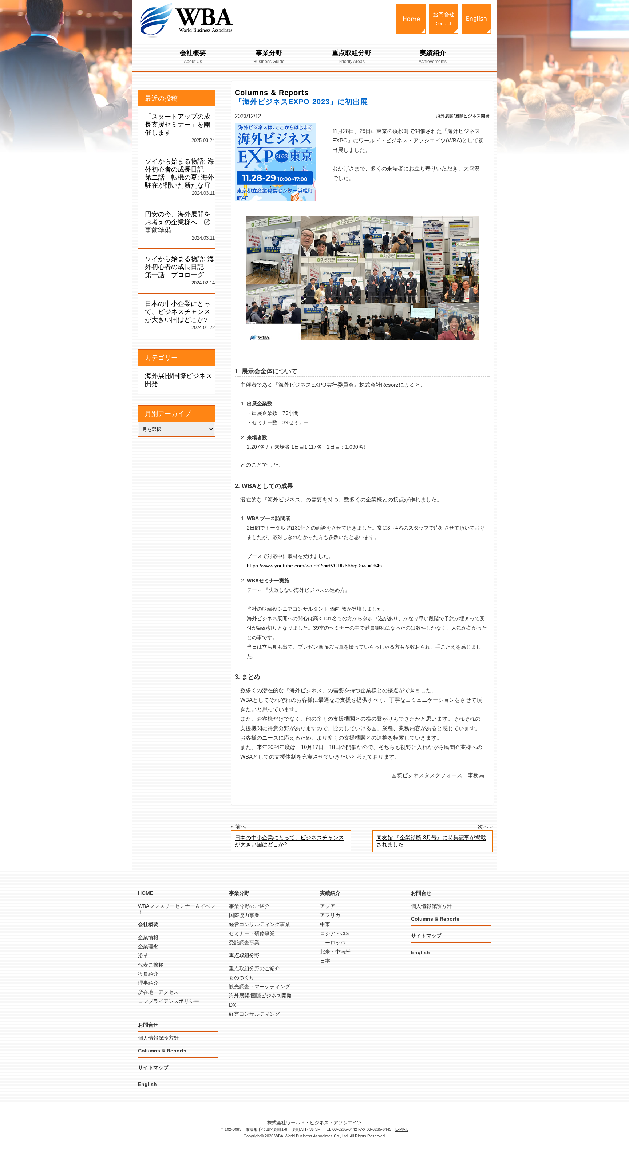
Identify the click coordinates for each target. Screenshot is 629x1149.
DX (232, 1005)
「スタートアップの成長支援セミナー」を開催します (177, 124)
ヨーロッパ (332, 942)
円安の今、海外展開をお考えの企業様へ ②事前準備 (177, 222)
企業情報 (148, 937)
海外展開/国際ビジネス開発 (463, 115)
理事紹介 (148, 983)
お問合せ (148, 1025)
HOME (145, 893)
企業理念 (148, 946)
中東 (325, 924)
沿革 (143, 956)
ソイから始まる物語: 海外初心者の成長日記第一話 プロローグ (179, 267)
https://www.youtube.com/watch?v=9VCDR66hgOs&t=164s (314, 565)
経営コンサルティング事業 (259, 924)
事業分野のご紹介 (249, 906)
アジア (327, 906)
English (147, 1084)
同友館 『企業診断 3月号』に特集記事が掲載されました (431, 840)
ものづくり (241, 977)
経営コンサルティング (254, 1014)
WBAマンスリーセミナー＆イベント (176, 908)
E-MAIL (401, 1129)
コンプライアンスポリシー (168, 1001)
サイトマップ (153, 1067)
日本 (325, 961)
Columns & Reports (162, 1051)
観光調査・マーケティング (259, 986)
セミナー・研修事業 (252, 933)
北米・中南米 (335, 952)
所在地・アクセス (158, 992)
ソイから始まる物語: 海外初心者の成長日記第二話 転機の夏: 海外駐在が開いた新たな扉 (179, 173)
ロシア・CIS (334, 933)
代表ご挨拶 (150, 965)
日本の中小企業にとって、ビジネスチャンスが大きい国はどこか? (289, 840)
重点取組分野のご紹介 (254, 968)
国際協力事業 (244, 915)
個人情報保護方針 (158, 1038)
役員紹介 (148, 974)
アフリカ (330, 915)
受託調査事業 (244, 942)
